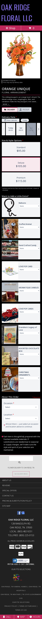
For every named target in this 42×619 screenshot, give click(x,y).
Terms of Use (21, 610)
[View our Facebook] (19, 514)
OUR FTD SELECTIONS (21, 569)
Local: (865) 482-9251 (21, 531)
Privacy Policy (10, 606)
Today (25, 120)
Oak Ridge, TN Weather (10, 594)
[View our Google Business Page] (23, 514)
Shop (12, 28)
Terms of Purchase (27, 606)
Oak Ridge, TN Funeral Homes (14, 587)
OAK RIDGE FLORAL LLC (16, 12)
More (5, 104)
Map (22, 616)
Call (8, 616)
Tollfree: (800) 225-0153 (21, 535)
